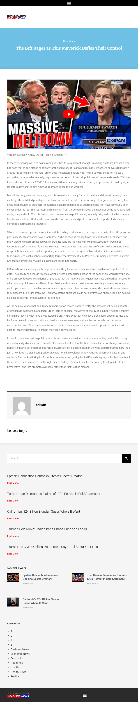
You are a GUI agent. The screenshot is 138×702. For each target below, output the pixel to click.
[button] (69, 3)
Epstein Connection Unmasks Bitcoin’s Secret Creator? (45, 476)
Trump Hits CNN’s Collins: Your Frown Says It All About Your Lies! (52, 547)
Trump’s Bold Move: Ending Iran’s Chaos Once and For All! (47, 529)
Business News (20, 649)
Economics (17, 658)
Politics (15, 676)
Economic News (20, 653)
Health (15, 667)
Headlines (69, 41)
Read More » (13, 483)
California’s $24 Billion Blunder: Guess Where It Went (43, 511)
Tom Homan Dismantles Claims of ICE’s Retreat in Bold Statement (53, 494)
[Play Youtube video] (69, 114)
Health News (18, 672)
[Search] (126, 458)
